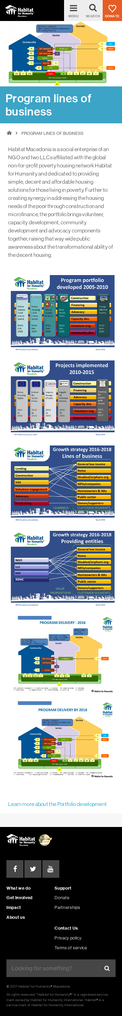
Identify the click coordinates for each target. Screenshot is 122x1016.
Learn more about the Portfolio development (57, 804)
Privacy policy (68, 937)
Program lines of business (52, 133)
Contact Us (66, 928)
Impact (13, 907)
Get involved (19, 897)
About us (15, 917)
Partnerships (67, 907)
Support (63, 888)
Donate (62, 897)
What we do (18, 888)
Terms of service (71, 947)
